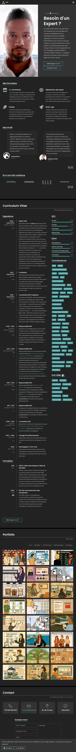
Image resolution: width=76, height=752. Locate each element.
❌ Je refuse (20, 748)
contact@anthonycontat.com (33, 710)
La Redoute (22, 426)
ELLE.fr (34, 385)
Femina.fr (21, 387)
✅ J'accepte (8, 748)
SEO (7, 2)
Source (13, 158)
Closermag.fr (34, 353)
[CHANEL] (11, 181)
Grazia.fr (41, 353)
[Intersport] (64, 181)
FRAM (35, 426)
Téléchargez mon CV (53, 64)
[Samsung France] (29, 181)
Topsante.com (23, 356)
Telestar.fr (31, 356)
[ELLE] (47, 182)
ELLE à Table (26, 394)
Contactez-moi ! (52, 68)
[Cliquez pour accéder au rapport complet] (63, 375)
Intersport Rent (30, 426)
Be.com (39, 385)
